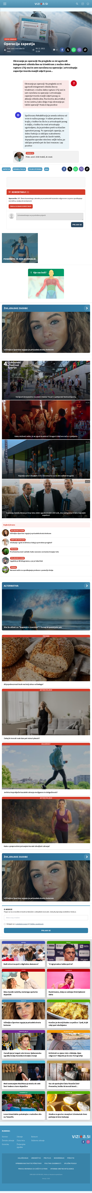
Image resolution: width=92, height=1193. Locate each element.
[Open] (5, 4)
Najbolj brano (9, 525)
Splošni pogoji (70, 1163)
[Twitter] (68, 49)
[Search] (77, 4)
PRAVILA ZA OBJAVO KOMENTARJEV (20, 206)
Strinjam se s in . (25, 924)
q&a (46, 169)
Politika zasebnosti (52, 1163)
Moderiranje (59, 1158)
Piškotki (70, 1158)
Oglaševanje (23, 1158)
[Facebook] (88, 4)
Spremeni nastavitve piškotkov (29, 1163)
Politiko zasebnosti (36, 924)
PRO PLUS (47, 1158)
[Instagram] (82, 4)
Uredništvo (36, 1158)
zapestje (6, 169)
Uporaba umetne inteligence (62, 1169)
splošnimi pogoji (22, 924)
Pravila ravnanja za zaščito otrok (32, 1169)
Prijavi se (77, 224)
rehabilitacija (19, 169)
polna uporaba (35, 169)
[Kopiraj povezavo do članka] (85, 49)
